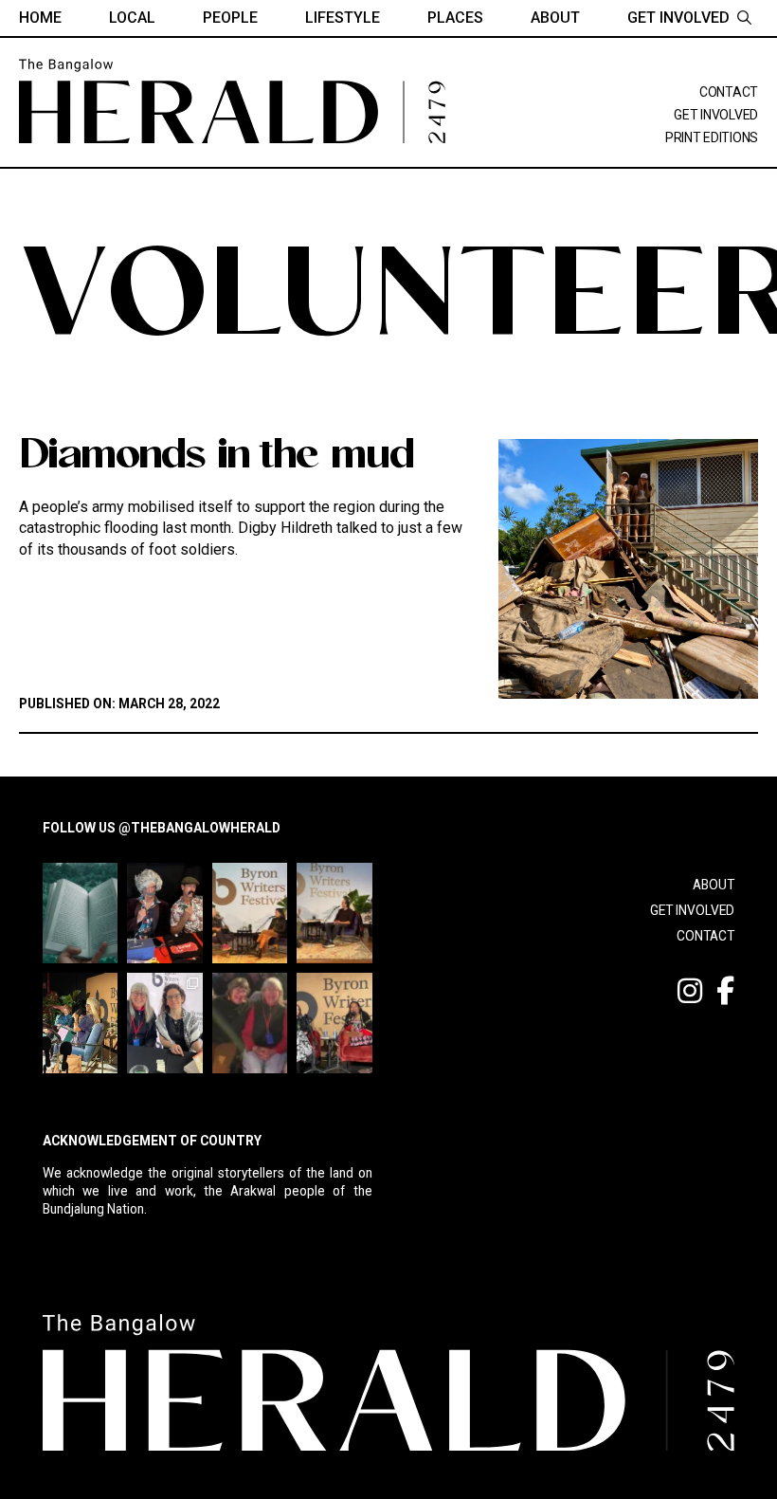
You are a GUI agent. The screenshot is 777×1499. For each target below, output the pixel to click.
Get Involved (678, 18)
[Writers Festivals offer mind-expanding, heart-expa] (249, 913)
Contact (728, 92)
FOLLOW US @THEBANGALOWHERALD (161, 827)
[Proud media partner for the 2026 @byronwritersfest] (249, 1023)
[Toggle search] (744, 18)
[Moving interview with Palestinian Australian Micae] (164, 1023)
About (555, 18)
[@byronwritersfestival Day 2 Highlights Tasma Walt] (334, 1023)
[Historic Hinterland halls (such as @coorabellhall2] (164, 913)
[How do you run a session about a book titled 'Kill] (80, 1023)
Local (132, 18)
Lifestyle (342, 18)
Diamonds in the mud (216, 458)
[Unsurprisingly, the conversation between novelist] (334, 913)
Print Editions (711, 137)
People (230, 18)
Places (455, 18)
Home (40, 18)
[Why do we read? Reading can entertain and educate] (80, 913)
